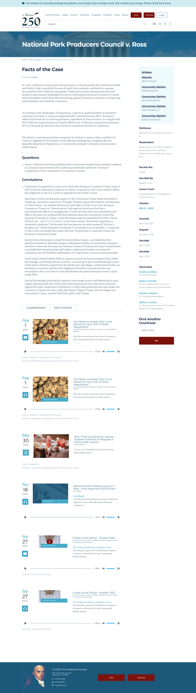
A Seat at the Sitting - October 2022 (94, 537)
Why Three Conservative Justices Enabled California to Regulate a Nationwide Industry (94, 439)
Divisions (84, 15)
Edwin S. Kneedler (148, 281)
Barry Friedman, (91, 329)
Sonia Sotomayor (150, 90)
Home (24, 60)
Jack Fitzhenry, (79, 329)
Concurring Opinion (154, 87)
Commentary (53, 15)
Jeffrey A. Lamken (148, 302)
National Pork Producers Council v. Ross (58, 60)
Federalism (34, 464)
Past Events (63, 307)
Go (156, 340)
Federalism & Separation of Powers (45, 357)
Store (117, 15)
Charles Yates (87, 542)
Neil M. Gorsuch (149, 81)
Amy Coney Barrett (151, 100)
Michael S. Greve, (103, 329)
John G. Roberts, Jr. (151, 109)
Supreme (38, 60)
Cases (65, 15)
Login (162, 15)
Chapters (96, 15)
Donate (149, 15)
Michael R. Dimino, (80, 540)
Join (136, 15)
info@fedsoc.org (60, 685)
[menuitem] (53, 15)
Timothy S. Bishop (148, 272)
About (125, 15)
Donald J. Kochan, (106, 540)
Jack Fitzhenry (79, 444)
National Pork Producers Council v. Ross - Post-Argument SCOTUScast (94, 487)
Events (74, 15)
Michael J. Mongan (148, 293)
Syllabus (147, 72)
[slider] (61, 351)
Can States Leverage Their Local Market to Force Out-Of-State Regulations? (92, 324)
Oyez (35, 77)
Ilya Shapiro (77, 491)
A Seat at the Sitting (41, 574)
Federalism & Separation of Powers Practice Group (55, 361)
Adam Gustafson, (93, 540)
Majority (147, 77)
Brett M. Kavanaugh (151, 119)
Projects (107, 15)
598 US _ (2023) (146, 208)
